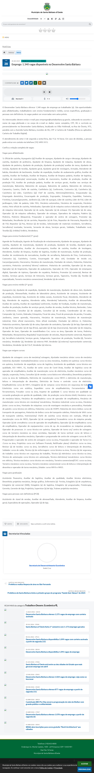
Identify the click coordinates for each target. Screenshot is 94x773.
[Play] (44, 92)
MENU (7, 37)
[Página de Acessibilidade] (63, 19)
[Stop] (49, 92)
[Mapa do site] (59, 19)
